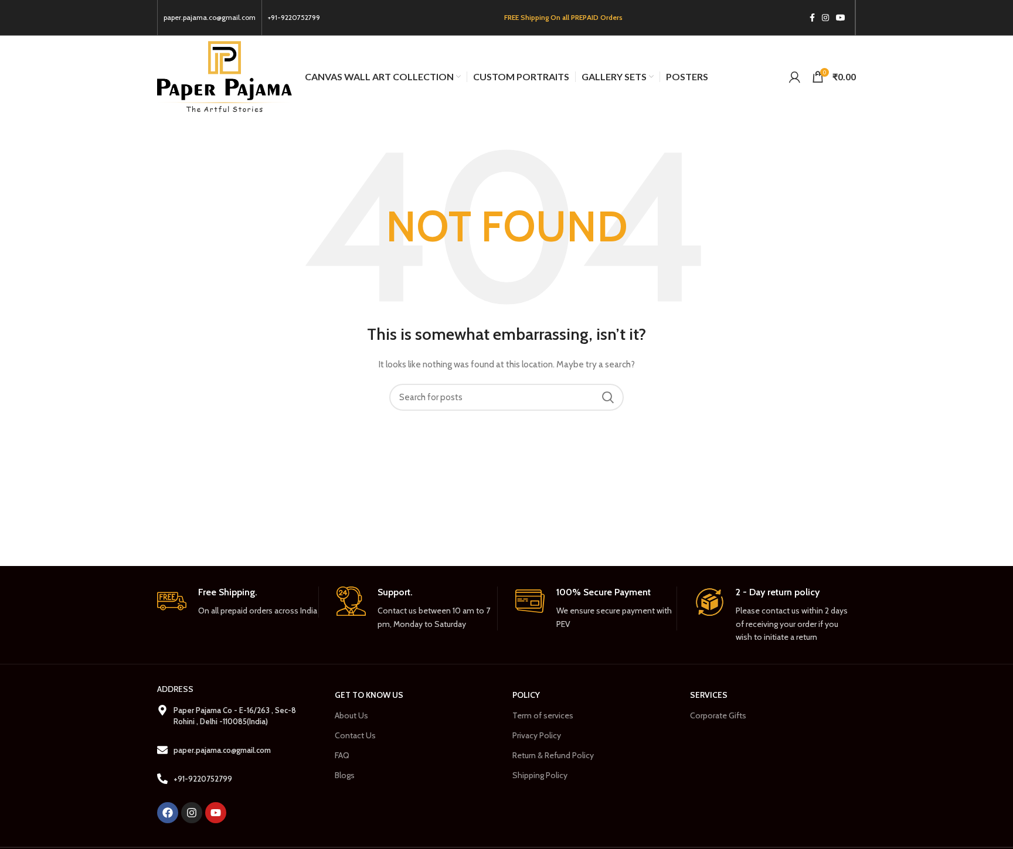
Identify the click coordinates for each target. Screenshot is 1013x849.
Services (709, 695)
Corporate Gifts (718, 715)
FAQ (342, 755)
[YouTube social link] (840, 17)
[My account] (794, 76)
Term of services (542, 715)
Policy (526, 695)
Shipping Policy (539, 775)
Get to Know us (369, 695)
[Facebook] (167, 812)
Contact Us (355, 735)
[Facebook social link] (812, 17)
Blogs (345, 775)
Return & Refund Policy (553, 755)
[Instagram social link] (825, 17)
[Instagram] (191, 812)
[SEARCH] (608, 397)
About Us (351, 715)
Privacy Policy (536, 735)
